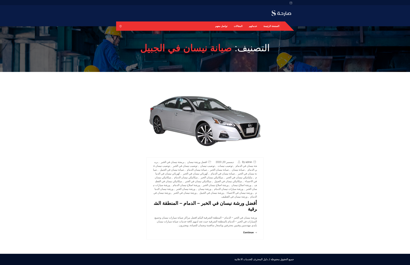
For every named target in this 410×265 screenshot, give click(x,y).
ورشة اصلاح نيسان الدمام (186, 185)
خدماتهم (253, 26)
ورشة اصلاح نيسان (241, 185)
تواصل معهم (221, 26)
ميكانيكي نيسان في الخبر (198, 181)
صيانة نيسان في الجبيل (172, 169)
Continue (248, 232)
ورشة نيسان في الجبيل (211, 192)
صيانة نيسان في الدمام (223, 173)
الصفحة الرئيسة (271, 26)
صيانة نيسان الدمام (197, 169)
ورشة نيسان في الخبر (185, 192)
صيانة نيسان (238, 169)
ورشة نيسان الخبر (185, 188)
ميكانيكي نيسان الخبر (212, 177)
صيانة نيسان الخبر (219, 169)
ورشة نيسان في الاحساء (239, 192)
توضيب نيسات (225, 165)
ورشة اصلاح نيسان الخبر (216, 185)
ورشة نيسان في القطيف (234, 196)
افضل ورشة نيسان (197, 162)
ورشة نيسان (204, 188)
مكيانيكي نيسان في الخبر (239, 177)
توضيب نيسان (207, 165)
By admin (247, 162)
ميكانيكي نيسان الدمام (186, 177)
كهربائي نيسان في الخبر (195, 173)
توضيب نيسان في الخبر (185, 165)
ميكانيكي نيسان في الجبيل (228, 181)
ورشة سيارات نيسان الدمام (228, 188)
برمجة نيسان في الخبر (172, 162)
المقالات (238, 26)
